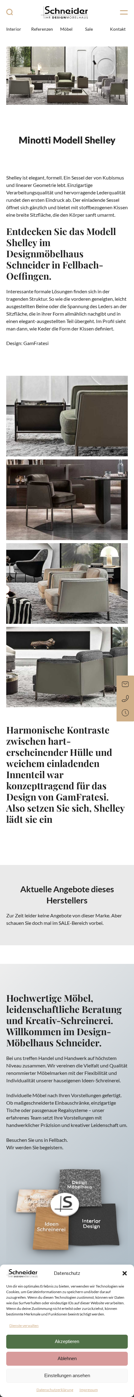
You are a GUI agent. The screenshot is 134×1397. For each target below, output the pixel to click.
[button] (125, 1273)
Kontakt (118, 29)
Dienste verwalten (24, 1325)
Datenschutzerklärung (54, 1389)
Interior (13, 29)
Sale (89, 29)
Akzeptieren (67, 1341)
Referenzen (42, 29)
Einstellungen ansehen (67, 1375)
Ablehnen (67, 1358)
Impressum (88, 1389)
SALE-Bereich (73, 923)
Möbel (66, 29)
